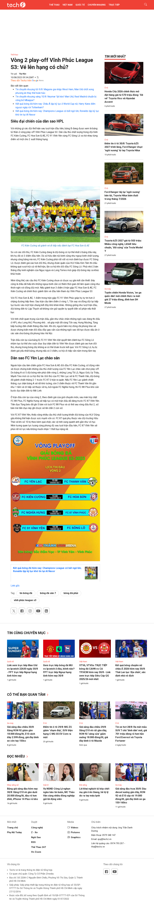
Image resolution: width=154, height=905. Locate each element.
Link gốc (15, 585)
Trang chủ (12, 827)
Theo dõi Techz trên (21, 80)
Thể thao (54, 5)
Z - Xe (34, 832)
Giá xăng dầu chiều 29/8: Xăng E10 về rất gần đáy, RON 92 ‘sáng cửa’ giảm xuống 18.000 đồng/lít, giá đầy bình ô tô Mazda (93, 734)
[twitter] (14, 611)
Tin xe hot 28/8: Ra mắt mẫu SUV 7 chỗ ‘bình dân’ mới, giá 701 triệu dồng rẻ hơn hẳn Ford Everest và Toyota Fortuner (131, 734)
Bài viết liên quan (19, 85)
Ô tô (106, 88)
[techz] (16, 5)
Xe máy (108, 289)
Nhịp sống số (12, 785)
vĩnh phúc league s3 (25, 600)
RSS (33, 842)
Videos (74, 827)
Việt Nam (67, 5)
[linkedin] (46, 611)
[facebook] (22, 611)
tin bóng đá (26, 593)
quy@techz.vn (104, 839)
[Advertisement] (55, 165)
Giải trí (46, 785)
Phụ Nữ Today (14, 832)
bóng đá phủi (71, 593)
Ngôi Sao (36, 837)
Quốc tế (80, 5)
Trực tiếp (114, 5)
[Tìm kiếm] (143, 5)
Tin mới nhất (115, 56)
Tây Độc (22, 74)
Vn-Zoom (36, 852)
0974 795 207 (117, 843)
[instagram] (30, 611)
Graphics (75, 837)
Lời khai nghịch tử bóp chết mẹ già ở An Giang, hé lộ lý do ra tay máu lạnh (94, 792)
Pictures (75, 832)
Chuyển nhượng (97, 5)
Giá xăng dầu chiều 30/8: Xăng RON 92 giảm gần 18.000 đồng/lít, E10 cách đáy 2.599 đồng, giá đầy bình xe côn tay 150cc (23, 734)
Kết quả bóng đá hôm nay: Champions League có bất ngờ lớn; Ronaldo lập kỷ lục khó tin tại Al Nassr (47, 570)
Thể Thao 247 (38, 847)
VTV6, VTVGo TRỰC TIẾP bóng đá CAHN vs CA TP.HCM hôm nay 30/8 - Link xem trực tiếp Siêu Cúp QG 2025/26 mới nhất (95, 672)
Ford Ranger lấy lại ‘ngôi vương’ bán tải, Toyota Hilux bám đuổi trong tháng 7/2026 (122, 195)
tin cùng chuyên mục (26, 633)
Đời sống (83, 785)
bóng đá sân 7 (48, 593)
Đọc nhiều (16, 756)
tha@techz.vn (98, 846)
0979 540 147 (109, 835)
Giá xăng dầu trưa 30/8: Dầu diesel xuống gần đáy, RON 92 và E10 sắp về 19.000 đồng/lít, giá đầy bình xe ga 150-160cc (130, 795)
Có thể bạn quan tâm (26, 695)
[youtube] (38, 611)
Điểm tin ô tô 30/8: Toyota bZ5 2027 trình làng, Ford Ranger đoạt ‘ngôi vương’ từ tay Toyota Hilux (123, 147)
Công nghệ (37, 827)
